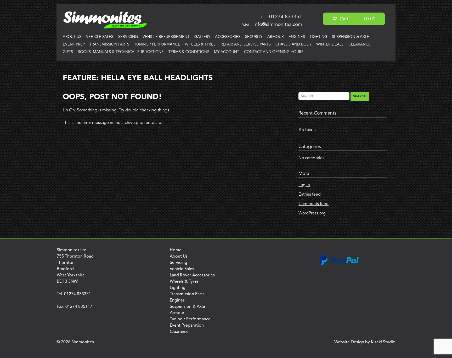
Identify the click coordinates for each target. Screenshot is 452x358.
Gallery (202, 37)
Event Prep (74, 45)
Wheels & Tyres (200, 45)
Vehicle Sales (99, 37)
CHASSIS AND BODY (293, 45)
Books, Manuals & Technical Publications (120, 52)
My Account (226, 52)
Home (176, 250)
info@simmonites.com (277, 24)
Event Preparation (187, 325)
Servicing (128, 37)
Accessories (227, 37)
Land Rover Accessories (192, 275)
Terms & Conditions (188, 52)
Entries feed (309, 194)
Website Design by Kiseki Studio (365, 342)
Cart (356, 19)
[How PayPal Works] (339, 264)
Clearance (359, 45)
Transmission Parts (109, 45)
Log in (304, 185)
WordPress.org (312, 213)
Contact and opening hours (273, 52)
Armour (275, 37)
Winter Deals (329, 45)
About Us (72, 37)
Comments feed (313, 204)
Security (253, 37)
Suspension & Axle (350, 37)
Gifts (68, 52)
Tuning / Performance (157, 45)
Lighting (318, 37)
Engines (297, 37)
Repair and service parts (246, 45)
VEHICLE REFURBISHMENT (166, 37)
